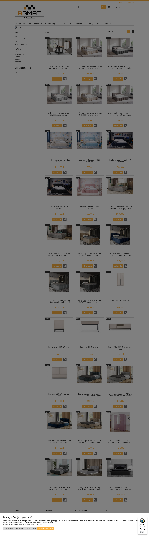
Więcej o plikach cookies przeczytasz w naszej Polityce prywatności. (23, 524)
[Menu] (146, 518)
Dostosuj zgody (31, 528)
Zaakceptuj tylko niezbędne (14, 528)
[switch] (142, 532)
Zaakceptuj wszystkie (46, 528)
